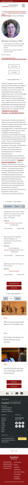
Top (16, 451)
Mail (16, 423)
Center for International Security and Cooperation (14, 11)
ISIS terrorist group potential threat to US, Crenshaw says (14, 314)
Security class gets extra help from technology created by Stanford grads (14, 362)
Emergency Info (7, 468)
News (11, 298)
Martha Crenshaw (10, 223)
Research (3, 418)
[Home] (11, 6)
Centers (3, 425)
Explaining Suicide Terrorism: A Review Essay (14, 269)
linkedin (7, 393)
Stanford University (7, 1)
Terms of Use (17, 462)
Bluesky (19, 423)
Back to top (14, 288)
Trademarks (17, 469)
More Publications (14, 283)
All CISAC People (6, 16)
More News (14, 382)
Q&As (17, 298)
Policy (2, 422)
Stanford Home (7, 462)
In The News (14, 72)
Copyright (16, 467)
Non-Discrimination (19, 472)
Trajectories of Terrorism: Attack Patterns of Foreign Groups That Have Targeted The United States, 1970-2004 (14, 220)
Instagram (16, 426)
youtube (17, 393)
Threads (23, 426)
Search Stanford (7, 466)
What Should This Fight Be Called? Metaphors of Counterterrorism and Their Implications (14, 246)
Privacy (16, 465)
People (3, 424)
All (5, 298)
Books (17, 206)
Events (3, 429)
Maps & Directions (7, 464)
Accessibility (17, 474)
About (2, 431)
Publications (14, 66)
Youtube (23, 423)
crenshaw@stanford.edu (8, 58)
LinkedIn (19, 426)
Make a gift (22, 438)
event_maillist (21, 393)
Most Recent (8, 206)
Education (3, 420)
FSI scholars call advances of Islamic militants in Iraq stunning (14, 337)
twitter (12, 393)
